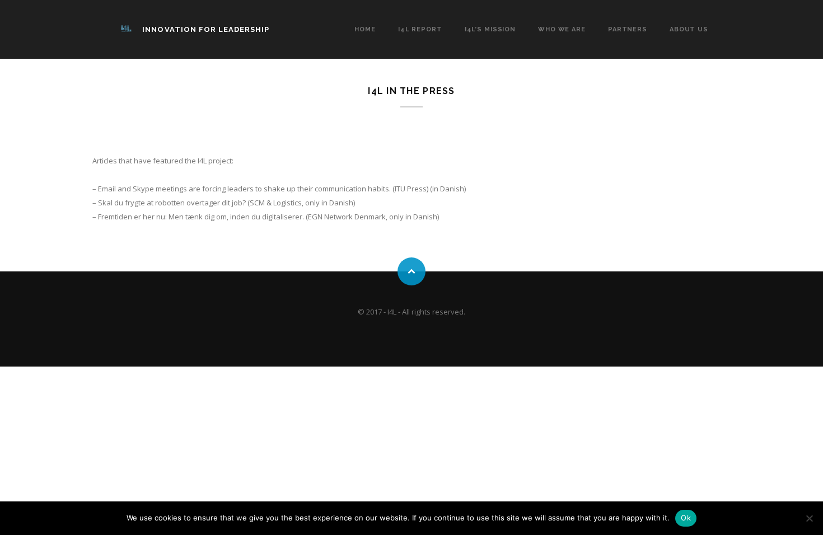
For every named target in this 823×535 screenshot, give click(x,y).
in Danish (448, 189)
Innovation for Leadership (205, 29)
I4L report (420, 29)
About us (689, 29)
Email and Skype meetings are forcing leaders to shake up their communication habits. (244, 189)
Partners (627, 29)
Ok (686, 517)
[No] (809, 518)
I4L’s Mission (490, 29)
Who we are (562, 29)
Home (365, 29)
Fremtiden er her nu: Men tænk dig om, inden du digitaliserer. (201, 217)
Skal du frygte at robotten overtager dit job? (172, 203)
